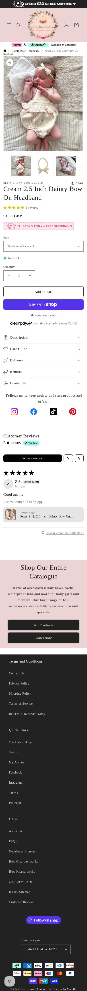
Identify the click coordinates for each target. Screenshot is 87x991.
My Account (17, 762)
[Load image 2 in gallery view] (43, 166)
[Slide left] (5, 167)
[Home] (4, 50)
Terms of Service (21, 703)
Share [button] (80, 183)
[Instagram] (14, 412)
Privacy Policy (19, 683)
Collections (44, 638)
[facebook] (33, 412)
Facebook (15, 772)
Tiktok (13, 793)
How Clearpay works (23, 861)
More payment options (44, 315)
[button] (9, 25)
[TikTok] (53, 412)
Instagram (16, 782)
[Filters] (68, 458)
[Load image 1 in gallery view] (21, 166)
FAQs (13, 841)
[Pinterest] (72, 412)
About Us (15, 831)
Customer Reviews (22, 902)
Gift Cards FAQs (20, 882)
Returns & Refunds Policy (27, 714)
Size (6, 237)
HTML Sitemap (19, 892)
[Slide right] (82, 167)
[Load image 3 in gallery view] (66, 166)
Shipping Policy (20, 693)
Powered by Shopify (65, 989)
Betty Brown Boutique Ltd (36, 989)
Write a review (32, 458)
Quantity (9, 266)
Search (13, 752)
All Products (44, 625)
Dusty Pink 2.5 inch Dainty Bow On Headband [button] (45, 516)
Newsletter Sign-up (22, 851)
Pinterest (15, 803)
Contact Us (16, 673)
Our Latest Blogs (21, 742)
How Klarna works (22, 871)
